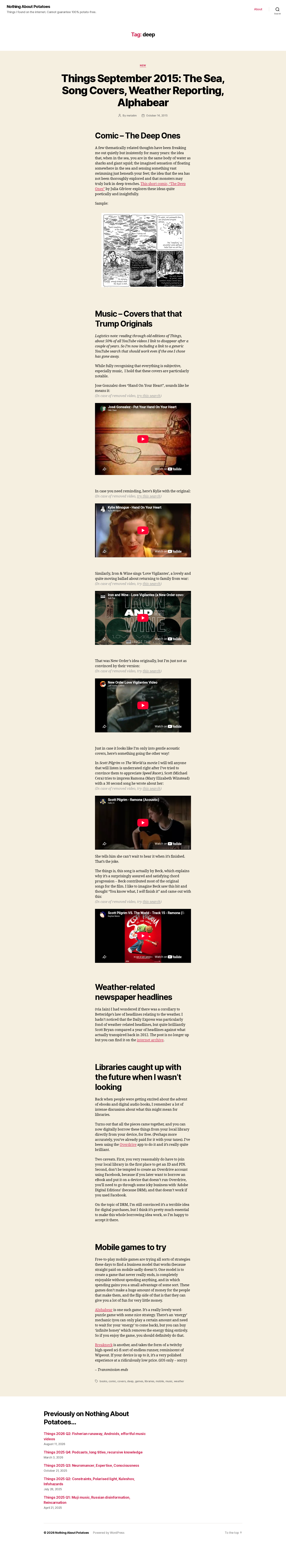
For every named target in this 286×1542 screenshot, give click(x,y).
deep (130, 1381)
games (139, 1381)
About (258, 9)
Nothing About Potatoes (28, 7)
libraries (149, 1381)
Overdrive (128, 1144)
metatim (132, 115)
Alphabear (104, 1310)
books (103, 1381)
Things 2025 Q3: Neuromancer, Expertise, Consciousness (91, 1465)
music (169, 1381)
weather (179, 1381)
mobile (160, 1381)
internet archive (150, 1040)
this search (151, 584)
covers (121, 1381)
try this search (148, 396)
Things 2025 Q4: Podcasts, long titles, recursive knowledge (93, 1452)
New (143, 65)
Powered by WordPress (108, 1532)
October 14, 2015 (157, 115)
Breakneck (104, 1345)
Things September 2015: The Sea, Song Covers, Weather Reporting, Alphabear (143, 90)
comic (112, 1381)
